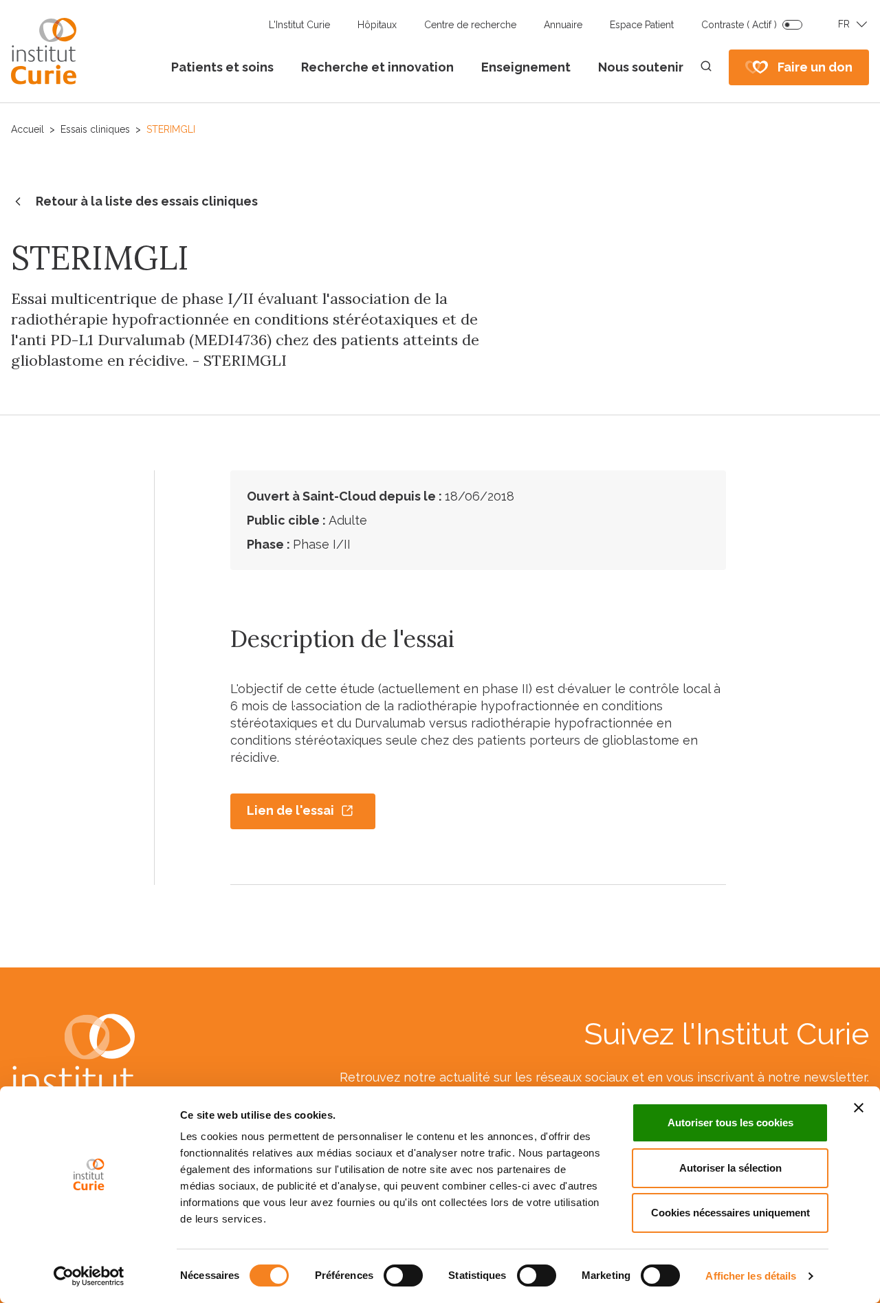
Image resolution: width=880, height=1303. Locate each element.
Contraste (739, 24)
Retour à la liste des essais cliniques (147, 201)
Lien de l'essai (290, 810)
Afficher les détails (750, 1276)
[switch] (403, 1275)
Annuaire (563, 24)
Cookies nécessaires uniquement (730, 1212)
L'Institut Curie (299, 24)
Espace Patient (642, 24)
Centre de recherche (470, 24)
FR (844, 24)
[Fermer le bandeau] (859, 1108)
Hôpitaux (377, 24)
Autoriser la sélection (730, 1168)
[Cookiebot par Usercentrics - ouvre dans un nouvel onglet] (89, 1276)
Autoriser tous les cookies (730, 1122)
